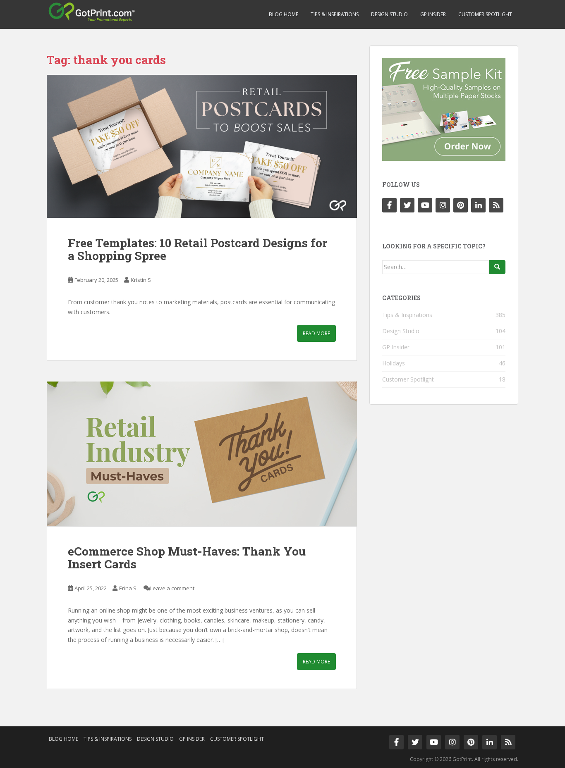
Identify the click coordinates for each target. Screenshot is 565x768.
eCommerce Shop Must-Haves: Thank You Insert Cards (187, 558)
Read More (316, 333)
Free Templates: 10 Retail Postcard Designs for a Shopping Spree (197, 249)
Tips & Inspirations (335, 14)
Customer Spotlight (485, 14)
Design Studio (389, 14)
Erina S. (128, 588)
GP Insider (433, 14)
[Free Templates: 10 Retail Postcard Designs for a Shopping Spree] (202, 146)
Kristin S (141, 280)
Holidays (393, 363)
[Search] (497, 267)
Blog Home (283, 14)
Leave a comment (172, 588)
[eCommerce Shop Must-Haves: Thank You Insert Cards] (202, 454)
